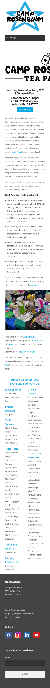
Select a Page (11, 38)
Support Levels (29, 337)
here (16, 186)
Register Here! (25, 110)
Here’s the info (38, 341)
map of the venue (27, 352)
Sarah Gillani (17, 152)
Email (8, 657)
